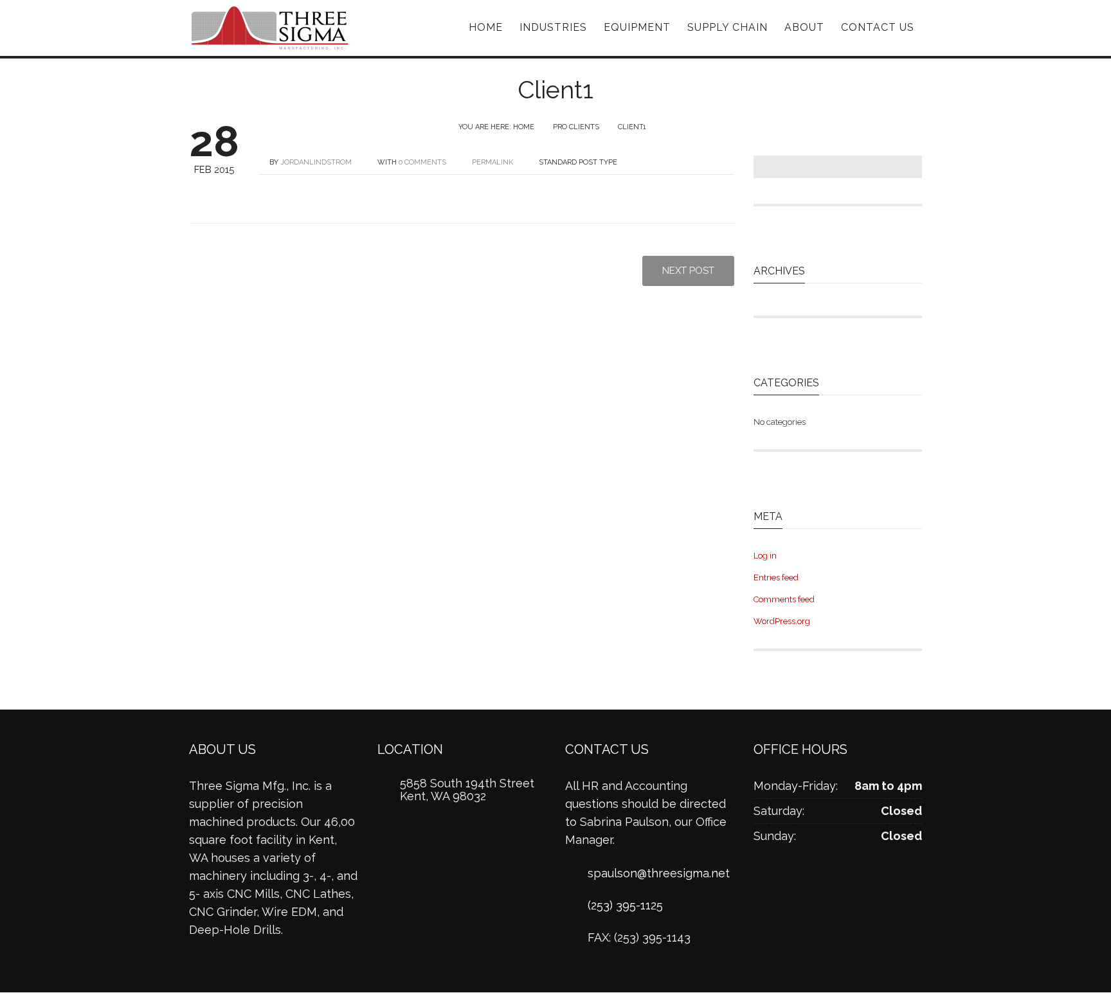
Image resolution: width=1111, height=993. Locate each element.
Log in (765, 555)
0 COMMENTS (422, 162)
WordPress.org (782, 621)
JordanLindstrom (316, 162)
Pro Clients (576, 127)
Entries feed (776, 577)
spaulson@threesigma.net (659, 873)
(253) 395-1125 (625, 905)
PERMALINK (491, 162)
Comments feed (784, 599)
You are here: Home (496, 127)
